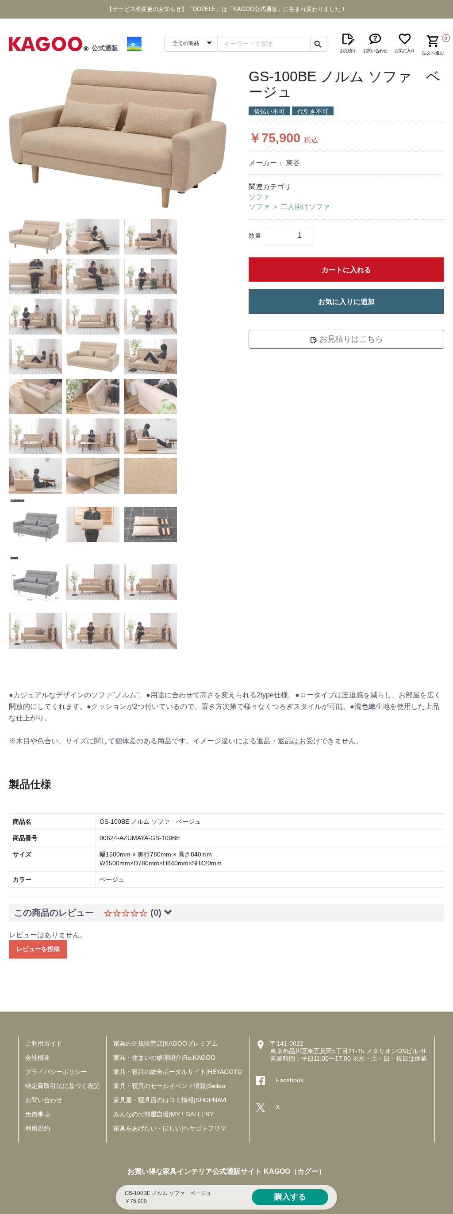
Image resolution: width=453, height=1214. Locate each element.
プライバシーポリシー (56, 1071)
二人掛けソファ (305, 206)
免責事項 (37, 1114)
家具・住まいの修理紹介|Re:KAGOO (164, 1057)
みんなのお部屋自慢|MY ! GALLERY (163, 1114)
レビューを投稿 (38, 948)
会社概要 (37, 1057)
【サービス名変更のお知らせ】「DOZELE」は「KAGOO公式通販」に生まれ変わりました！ (226, 9)
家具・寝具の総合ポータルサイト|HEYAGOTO (177, 1071)
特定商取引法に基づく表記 (62, 1085)
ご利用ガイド (43, 1043)
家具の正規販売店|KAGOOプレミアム (165, 1043)
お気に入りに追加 (346, 301)
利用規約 (37, 1128)
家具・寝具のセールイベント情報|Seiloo (169, 1085)
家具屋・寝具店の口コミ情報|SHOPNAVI (169, 1100)
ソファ (259, 197)
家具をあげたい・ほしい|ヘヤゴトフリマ (169, 1128)
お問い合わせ (43, 1100)
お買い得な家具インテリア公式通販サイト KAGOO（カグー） (226, 1171)
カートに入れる (346, 270)
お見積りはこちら (350, 339)
